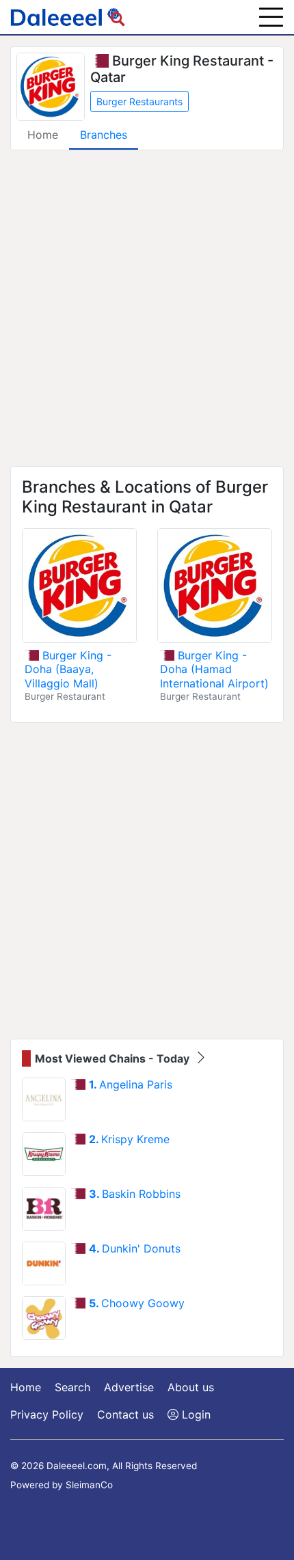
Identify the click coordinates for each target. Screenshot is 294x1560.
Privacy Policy (46, 1414)
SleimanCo (89, 1484)
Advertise (129, 1387)
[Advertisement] (147, 308)
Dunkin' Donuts (135, 1248)
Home (42, 134)
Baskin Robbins (135, 1194)
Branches (103, 134)
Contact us (125, 1414)
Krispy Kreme (129, 1139)
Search (72, 1387)
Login (194, 1414)
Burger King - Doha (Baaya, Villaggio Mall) (68, 669)
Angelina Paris (130, 1084)
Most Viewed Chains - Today (113, 1058)
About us (191, 1387)
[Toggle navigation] (271, 17)
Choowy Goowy (137, 1303)
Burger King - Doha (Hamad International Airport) (214, 669)
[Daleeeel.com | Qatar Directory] (67, 17)
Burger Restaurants (139, 101)
